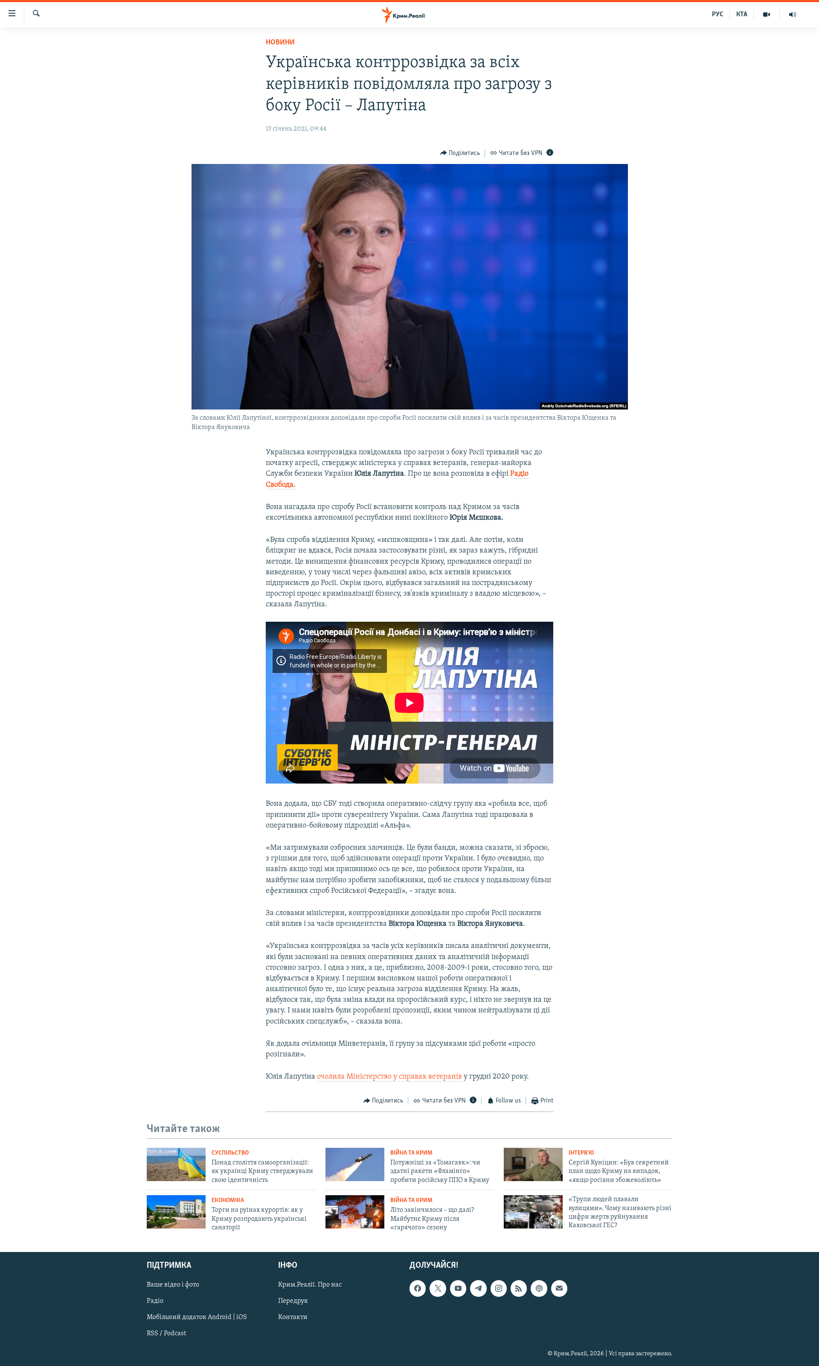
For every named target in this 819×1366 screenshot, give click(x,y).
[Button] (460, 153)
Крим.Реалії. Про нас (310, 1284)
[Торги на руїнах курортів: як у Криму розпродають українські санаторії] (176, 1212)
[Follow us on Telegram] (478, 1288)
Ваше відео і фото (173, 1284)
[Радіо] (792, 14)
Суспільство (230, 1153)
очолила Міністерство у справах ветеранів (389, 1077)
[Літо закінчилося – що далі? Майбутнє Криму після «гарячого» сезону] (354, 1212)
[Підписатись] (559, 1288)
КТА (741, 14)
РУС (717, 14)
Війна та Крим (411, 1153)
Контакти (293, 1317)
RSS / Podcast (166, 1333)
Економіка (228, 1200)
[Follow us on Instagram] (499, 1288)
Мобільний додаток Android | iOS (197, 1317)
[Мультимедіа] (767, 14)
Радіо (155, 1301)
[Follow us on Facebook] (418, 1288)
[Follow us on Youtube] (458, 1288)
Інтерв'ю (581, 1153)
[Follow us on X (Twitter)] (438, 1288)
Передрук (293, 1301)
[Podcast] (539, 1288)
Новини (280, 43)
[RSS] (519, 1288)
